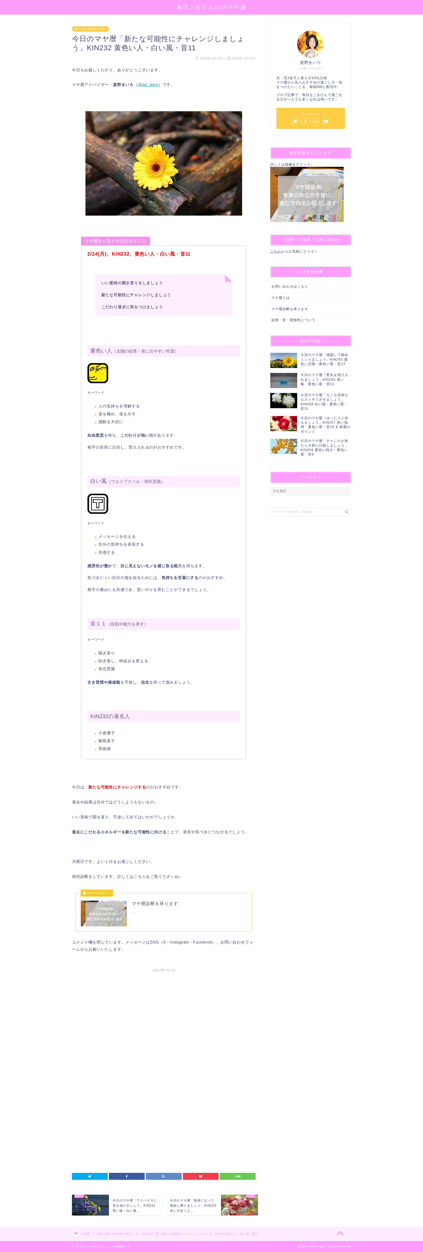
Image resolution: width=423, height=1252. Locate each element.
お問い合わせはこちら (289, 286)
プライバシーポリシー (90, 1246)
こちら (275, 251)
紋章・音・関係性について (293, 320)
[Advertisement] (164, 1029)
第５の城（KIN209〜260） (90, 28)
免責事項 (119, 1246)
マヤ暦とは (280, 298)
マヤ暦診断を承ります (289, 309)
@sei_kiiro (148, 85)
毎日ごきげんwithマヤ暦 (212, 7)
